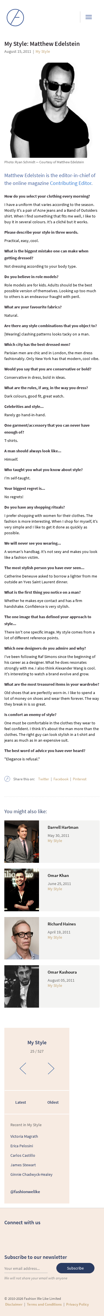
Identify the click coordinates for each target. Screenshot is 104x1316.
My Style (43, 51)
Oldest (53, 1102)
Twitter (43, 779)
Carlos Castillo (22, 1155)
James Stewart (23, 1164)
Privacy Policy (77, 1304)
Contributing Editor (70, 183)
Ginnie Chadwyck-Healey (31, 1174)
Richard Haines (62, 924)
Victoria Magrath (24, 1136)
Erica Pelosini (21, 1145)
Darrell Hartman (63, 827)
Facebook (60, 779)
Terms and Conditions (44, 1304)
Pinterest (79, 779)
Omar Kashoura (62, 972)
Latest (20, 1102)
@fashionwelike (25, 1191)
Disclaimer (14, 1304)
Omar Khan (58, 875)
